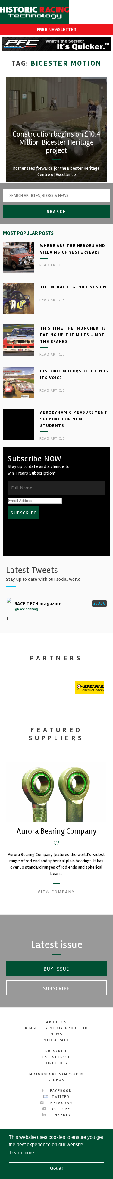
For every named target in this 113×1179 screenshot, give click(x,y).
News (57, 1034)
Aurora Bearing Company (56, 831)
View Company (56, 891)
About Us (56, 1022)
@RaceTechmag (26, 609)
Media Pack (57, 1040)
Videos (56, 1080)
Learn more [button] (22, 1152)
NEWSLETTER (56, 30)
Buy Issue (56, 969)
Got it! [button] (56, 1168)
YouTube (60, 1109)
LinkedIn (60, 1115)
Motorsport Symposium (56, 1074)
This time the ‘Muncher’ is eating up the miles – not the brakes (73, 335)
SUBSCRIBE (24, 513)
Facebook (60, 1091)
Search (57, 211)
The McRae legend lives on (73, 286)
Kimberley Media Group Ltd (56, 1028)
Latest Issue (56, 1057)
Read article (52, 265)
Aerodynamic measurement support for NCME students (73, 419)
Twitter (60, 1097)
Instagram (60, 1103)
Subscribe (56, 988)
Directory (56, 1063)
